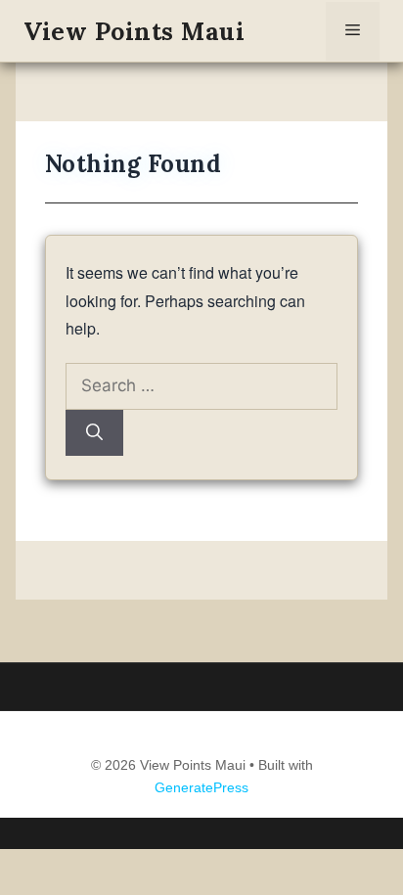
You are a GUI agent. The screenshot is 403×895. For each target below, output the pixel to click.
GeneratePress (201, 787)
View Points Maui (134, 31)
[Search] (94, 433)
